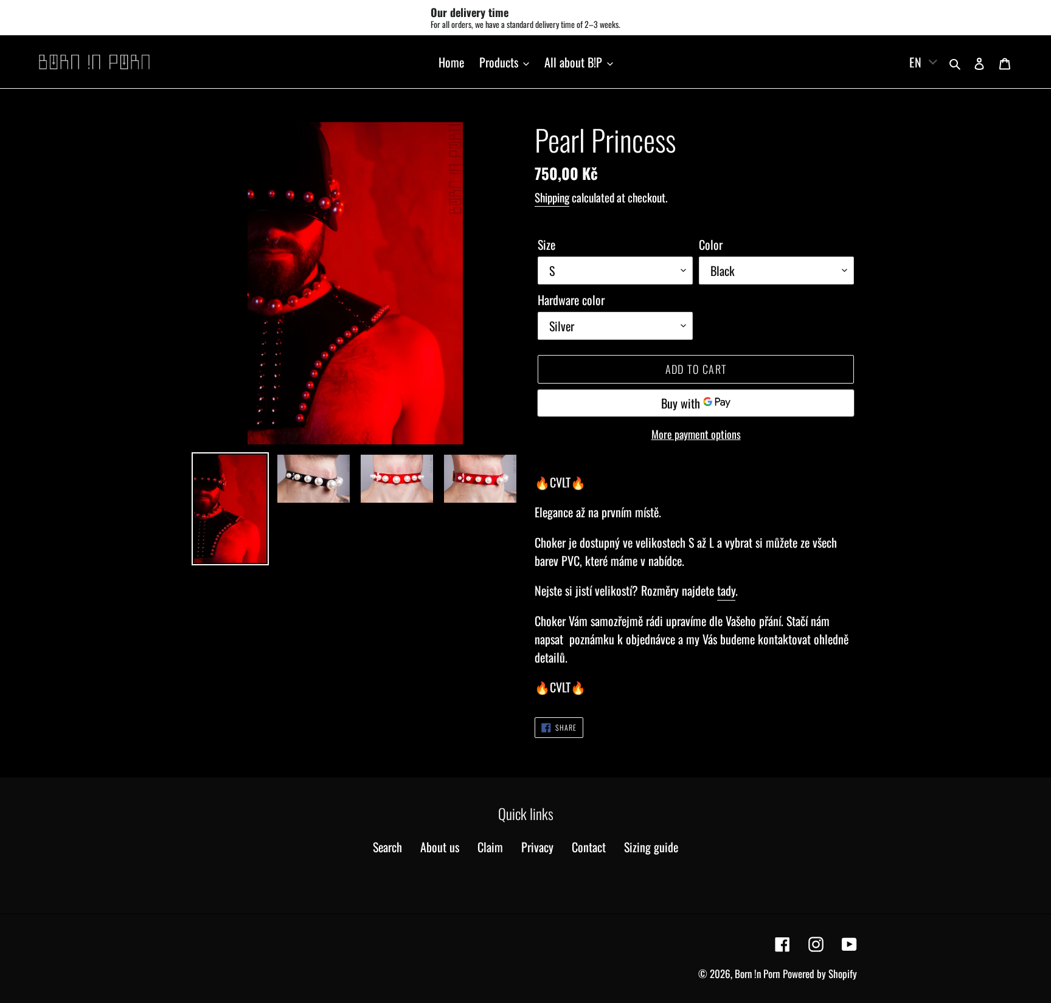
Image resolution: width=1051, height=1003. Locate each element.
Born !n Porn (757, 973)
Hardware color (571, 300)
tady (726, 590)
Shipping (552, 196)
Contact (589, 847)
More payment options (696, 434)
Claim (490, 847)
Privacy (537, 847)
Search (387, 847)
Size (546, 244)
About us (439, 847)
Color (711, 244)
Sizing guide (651, 847)
